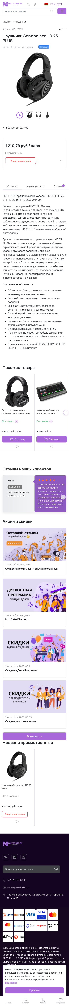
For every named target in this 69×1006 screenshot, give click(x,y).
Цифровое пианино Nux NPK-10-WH (18, 494)
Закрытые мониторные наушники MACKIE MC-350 (16, 412)
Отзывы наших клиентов (27, 469)
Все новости (34, 736)
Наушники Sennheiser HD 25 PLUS (16, 787)
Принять (34, 990)
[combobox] (29, 11)
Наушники (20, 21)
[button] (61, 11)
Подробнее (11, 982)
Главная (7, 21)
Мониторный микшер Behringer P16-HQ (47, 412)
